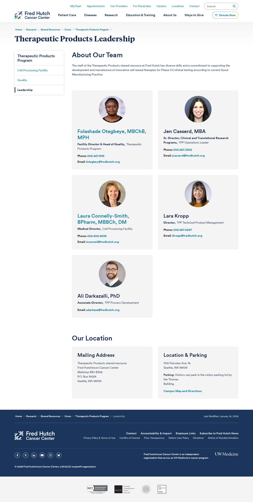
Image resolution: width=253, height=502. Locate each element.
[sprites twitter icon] (25, 455)
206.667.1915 (95, 156)
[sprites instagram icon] (50, 455)
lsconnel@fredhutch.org (102, 242)
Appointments (96, 6)
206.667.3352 (182, 149)
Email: (81, 161)
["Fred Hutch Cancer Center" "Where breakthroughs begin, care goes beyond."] (32, 15)
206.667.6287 (182, 229)
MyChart (75, 6)
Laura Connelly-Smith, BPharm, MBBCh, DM (103, 219)
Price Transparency (154, 438)
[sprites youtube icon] (42, 455)
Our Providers (119, 6)
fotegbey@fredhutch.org (103, 161)
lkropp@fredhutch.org (187, 235)
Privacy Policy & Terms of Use (99, 438)
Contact (194, 6)
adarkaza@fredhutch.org (102, 310)
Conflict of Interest (129, 438)
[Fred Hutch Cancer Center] (35, 435)
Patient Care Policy (178, 438)
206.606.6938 (97, 236)
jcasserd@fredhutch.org (188, 155)
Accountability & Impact (156, 433)
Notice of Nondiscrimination (223, 438)
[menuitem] (67, 15)
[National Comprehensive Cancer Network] (124, 489)
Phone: (82, 156)
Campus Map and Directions (183, 391)
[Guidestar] (161, 489)
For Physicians (142, 6)
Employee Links (186, 433)
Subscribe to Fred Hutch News (219, 433)
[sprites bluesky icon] (58, 455)
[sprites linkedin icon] (34, 455)
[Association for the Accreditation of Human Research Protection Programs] (146, 489)
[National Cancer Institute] (97, 489)
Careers (161, 6)
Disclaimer (198, 438)
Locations (178, 6)
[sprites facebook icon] (17, 455)
